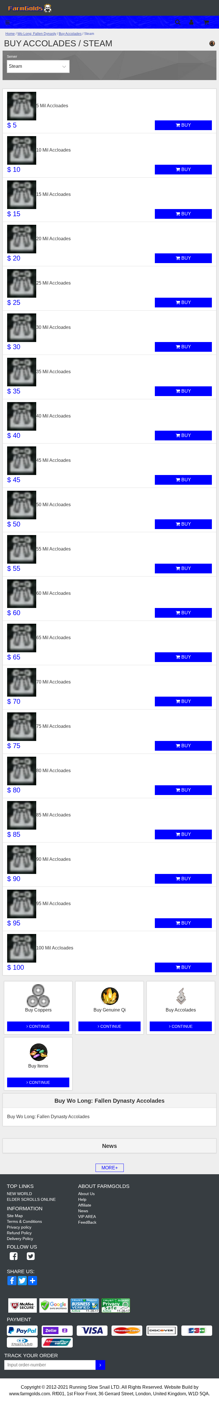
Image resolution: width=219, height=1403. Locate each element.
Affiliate (84, 1205)
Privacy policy (19, 1227)
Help (82, 1199)
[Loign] (195, 22)
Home (10, 34)
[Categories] (9, 22)
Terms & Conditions (24, 1221)
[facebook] (13, 1256)
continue (39, 1026)
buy (186, 125)
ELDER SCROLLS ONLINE (31, 1199)
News (83, 1211)
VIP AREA (87, 1216)
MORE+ (110, 1167)
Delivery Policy (20, 1238)
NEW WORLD (19, 1193)
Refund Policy (19, 1233)
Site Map (15, 1215)
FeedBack (87, 1222)
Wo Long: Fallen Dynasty (36, 34)
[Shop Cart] (210, 22)
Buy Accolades (70, 34)
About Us (86, 1193)
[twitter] (30, 1256)
